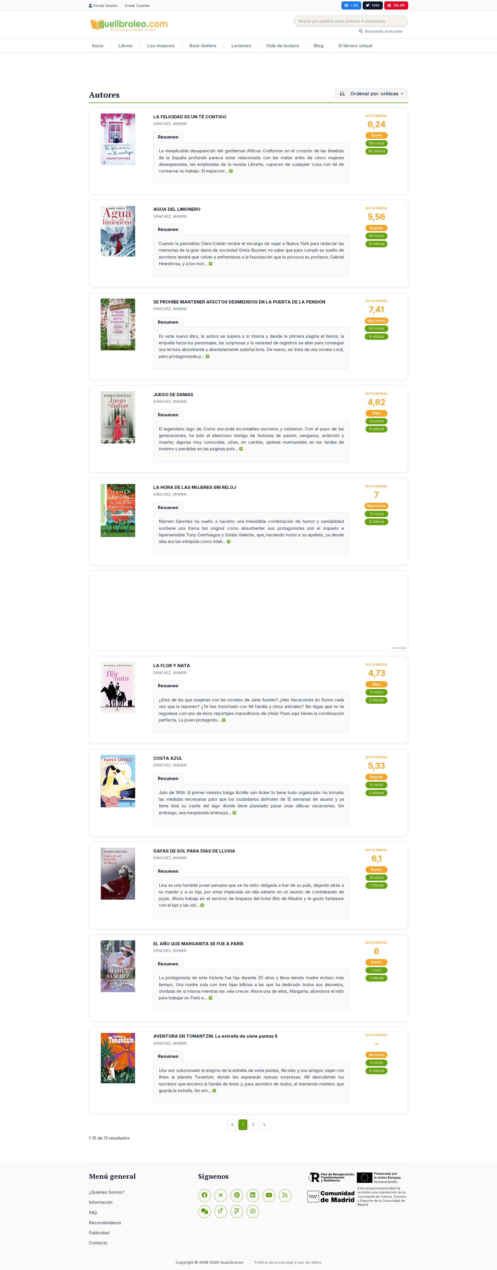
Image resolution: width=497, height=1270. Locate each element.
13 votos (376, 421)
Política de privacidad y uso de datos (288, 1262)
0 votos (376, 1062)
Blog (319, 45)
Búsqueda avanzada (383, 31)
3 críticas (376, 521)
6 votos (376, 785)
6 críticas (376, 429)
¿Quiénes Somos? (107, 1192)
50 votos (376, 236)
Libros (125, 45)
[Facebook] (204, 1195)
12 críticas (376, 244)
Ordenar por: (373, 93)
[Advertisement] (248, 72)
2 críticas (376, 700)
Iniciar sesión (106, 5)
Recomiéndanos (105, 1222)
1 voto (377, 970)
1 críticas (376, 885)
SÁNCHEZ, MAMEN (170, 123)
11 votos (376, 692)
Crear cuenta (137, 5)
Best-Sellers (203, 45)
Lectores (241, 45)
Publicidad (99, 1232)
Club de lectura (282, 45)
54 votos (376, 328)
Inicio (98, 45)
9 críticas (376, 336)
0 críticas (376, 1070)
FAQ (93, 1212)
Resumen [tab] (168, 137)
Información (100, 1202)
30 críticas (376, 151)
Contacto (98, 1243)
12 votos (377, 514)
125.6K (399, 5)
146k (376, 5)
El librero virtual (355, 45)
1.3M (354, 5)
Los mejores (161, 45)
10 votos (376, 877)
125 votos (376, 143)
